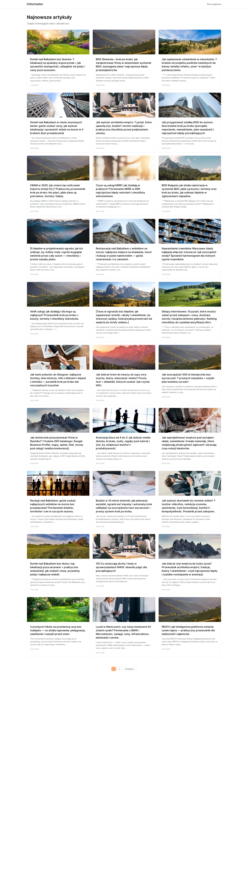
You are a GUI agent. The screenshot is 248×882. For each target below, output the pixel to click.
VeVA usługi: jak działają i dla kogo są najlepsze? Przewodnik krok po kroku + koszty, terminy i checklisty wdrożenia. (54, 315)
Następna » (130, 669)
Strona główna (214, 4)
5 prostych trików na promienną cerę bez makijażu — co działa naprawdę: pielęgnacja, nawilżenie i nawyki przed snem (58, 630)
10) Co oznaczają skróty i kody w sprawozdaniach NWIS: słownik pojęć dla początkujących (121, 567)
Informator (35, 4)
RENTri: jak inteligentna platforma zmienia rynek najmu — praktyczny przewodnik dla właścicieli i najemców (188, 630)
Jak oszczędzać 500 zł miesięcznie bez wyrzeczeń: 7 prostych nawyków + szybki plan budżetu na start (188, 378)
